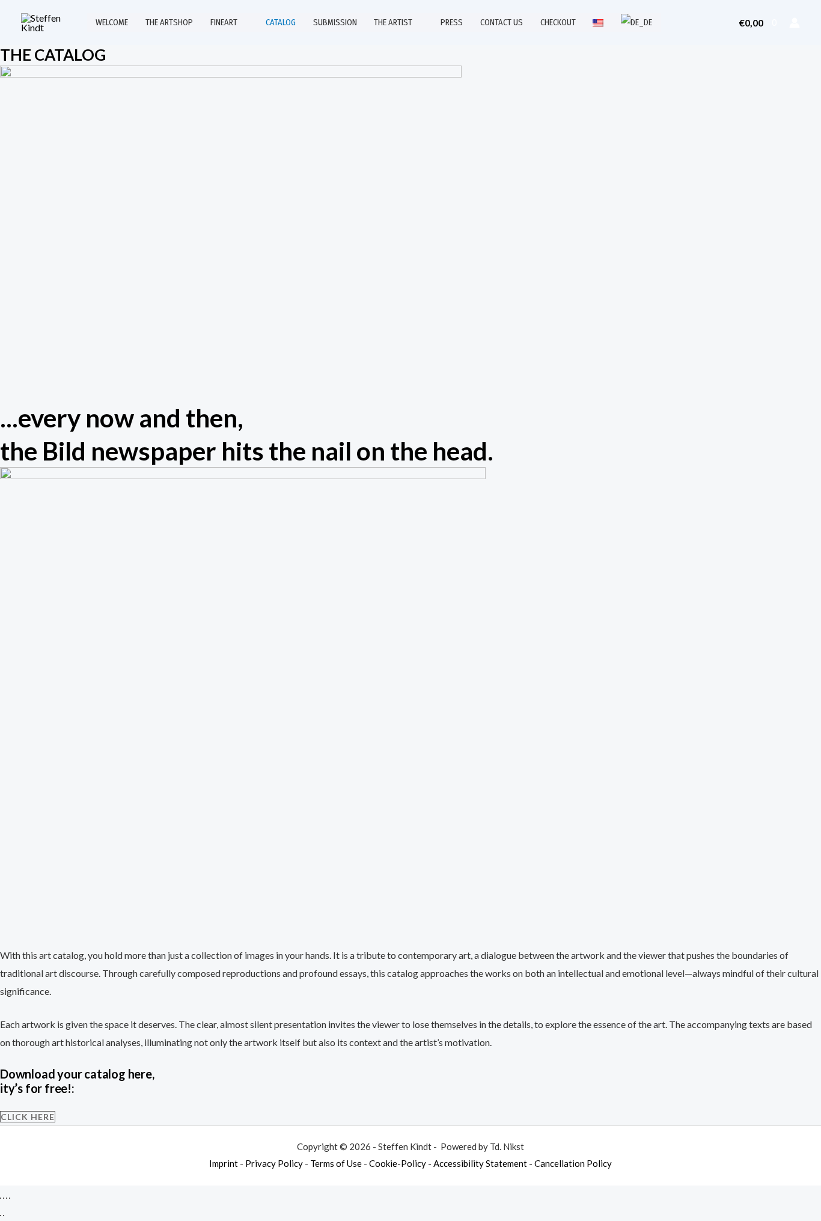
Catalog (281, 22)
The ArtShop (169, 22)
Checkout (558, 22)
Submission (335, 22)
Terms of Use (337, 1163)
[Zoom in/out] (0, 1198)
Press (452, 22)
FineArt (223, 22)
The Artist (393, 22)
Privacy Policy (275, 1163)
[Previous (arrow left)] (0, 1215)
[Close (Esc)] (9, 1198)
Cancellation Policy (573, 1163)
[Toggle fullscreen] (3, 1198)
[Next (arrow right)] (3, 1215)
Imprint (223, 1163)
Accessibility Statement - (483, 1163)
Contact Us (501, 22)
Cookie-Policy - (401, 1163)
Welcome (112, 22)
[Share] (6, 1198)
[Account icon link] (794, 22)
